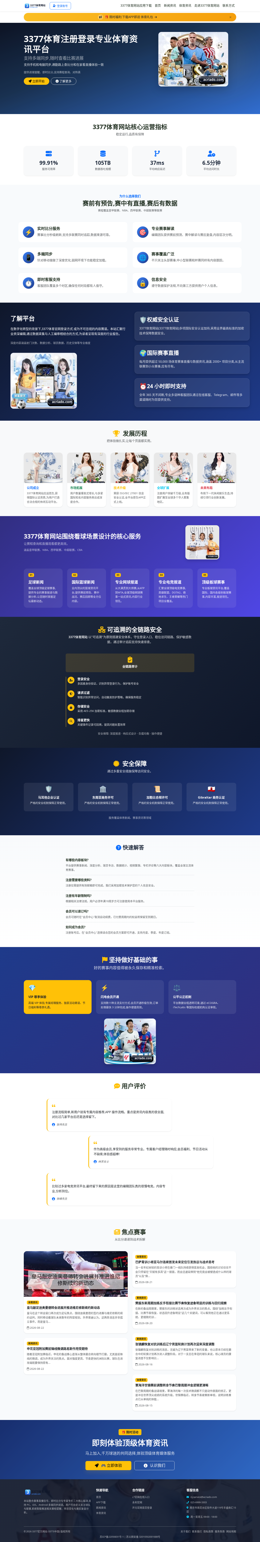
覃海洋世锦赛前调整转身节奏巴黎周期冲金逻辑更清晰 (171, 1385)
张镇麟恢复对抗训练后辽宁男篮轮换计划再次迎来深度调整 (175, 1344)
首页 (158, 5)
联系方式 (229, 5)
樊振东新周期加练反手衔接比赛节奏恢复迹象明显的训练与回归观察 (181, 1303)
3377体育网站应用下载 (136, 5)
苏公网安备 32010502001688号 (143, 1536)
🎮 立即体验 (111, 1465)
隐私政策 (208, 1531)
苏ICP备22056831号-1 (112, 1536)
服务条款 (220, 1531)
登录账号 (62, 6)
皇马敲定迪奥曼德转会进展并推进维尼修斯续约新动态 (63, 1308)
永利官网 (137, 1502)
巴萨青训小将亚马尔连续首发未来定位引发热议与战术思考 (175, 1262)
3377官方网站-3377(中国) (46, 1531)
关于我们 (186, 1531)
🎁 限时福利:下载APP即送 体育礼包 (129, 17)
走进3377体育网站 (206, 5)
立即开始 (38, 81)
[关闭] (230, 17)
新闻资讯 (170, 5)
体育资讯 (185, 5)
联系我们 (197, 1531)
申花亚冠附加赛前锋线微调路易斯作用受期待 (57, 1349)
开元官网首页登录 (142, 1507)
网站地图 (231, 1531)
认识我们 (157, 1465)
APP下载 (101, 1502)
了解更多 (65, 81)
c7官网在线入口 (141, 1497)
